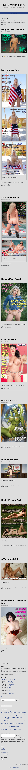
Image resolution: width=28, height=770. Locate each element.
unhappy (7, 184)
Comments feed (5, 752)
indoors (14, 385)
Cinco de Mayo (8, 339)
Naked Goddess (11, 693)
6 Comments (8, 266)
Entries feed (4, 751)
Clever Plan (8, 690)
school (22, 723)
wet (12, 729)
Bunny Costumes (9, 460)
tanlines (20, 726)
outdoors (20, 56)
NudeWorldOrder (5, 679)
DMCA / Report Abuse (14, 767)
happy (8, 56)
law (23, 717)
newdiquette (15, 720)
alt (6, 485)
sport (7, 726)
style (9, 727)
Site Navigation (14, 13)
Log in (3, 749)
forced (7, 182)
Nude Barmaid (9, 681)
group (14, 485)
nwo (17, 56)
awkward (16, 712)
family (16, 324)
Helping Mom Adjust (11, 279)
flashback (19, 715)
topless (24, 727)
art (4, 446)
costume (5, 714)
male (2, 721)
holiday (11, 56)
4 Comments (8, 488)
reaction (18, 723)
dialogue (12, 324)
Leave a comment (9, 547)
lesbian (25, 717)
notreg (19, 721)
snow (5, 726)
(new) (5, 182)
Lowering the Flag (10, 70)
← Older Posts (4, 663)
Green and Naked (9, 400)
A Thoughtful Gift (9, 559)
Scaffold (19, 764)
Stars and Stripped (10, 197)
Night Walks (12, 679)
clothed (2, 715)
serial (2, 727)
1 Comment (8, 185)
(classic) (5, 56)
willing (2, 387)
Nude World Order (14, 5)
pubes (14, 723)
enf (13, 715)
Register (3, 748)
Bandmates (10, 688)
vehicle (10, 729)
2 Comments (8, 58)
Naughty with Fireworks (12, 30)
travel (2, 729)
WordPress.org (5, 754)
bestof (19, 712)
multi (14, 182)
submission (24, 56)
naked (14, 56)
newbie (11, 721)
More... (2, 696)
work (19, 729)
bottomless (8, 324)
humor (10, 446)
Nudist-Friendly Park (11, 500)
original (2, 326)
